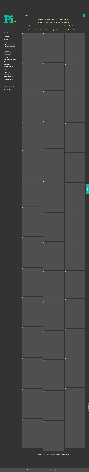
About (5, 67)
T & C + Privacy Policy (8, 79)
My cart (5, 38)
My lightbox (6, 39)
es (11, 86)
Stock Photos (6, 43)
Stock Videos (6, 51)
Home (5, 82)
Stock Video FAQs (7, 54)
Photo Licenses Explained (9, 44)
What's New (6, 32)
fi (13, 86)
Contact (5, 69)
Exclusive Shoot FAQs (8, 66)
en (9, 86)
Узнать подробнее (45, 469)
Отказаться (58, 469)
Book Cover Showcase (8, 76)
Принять (52, 469)
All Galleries (6, 31)
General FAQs (7, 64)
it (17, 86)
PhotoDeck (88, 409)
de (6, 86)
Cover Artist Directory (8, 74)
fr (15, 86)
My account (6, 36)
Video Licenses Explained (9, 52)
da (4, 86)
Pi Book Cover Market (8, 57)
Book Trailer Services (8, 72)
